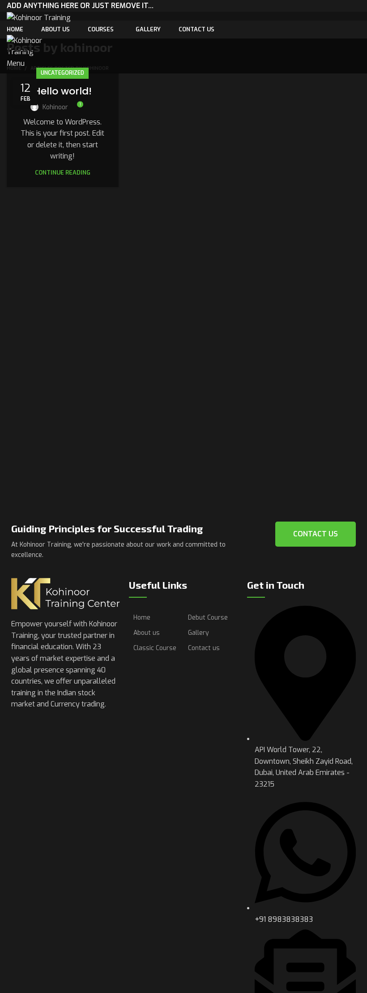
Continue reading (62, 172)
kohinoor (86, 47)
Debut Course (208, 617)
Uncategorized (62, 73)
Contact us (204, 648)
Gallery (198, 633)
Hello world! (63, 91)
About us (146, 633)
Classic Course (154, 648)
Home (141, 617)
